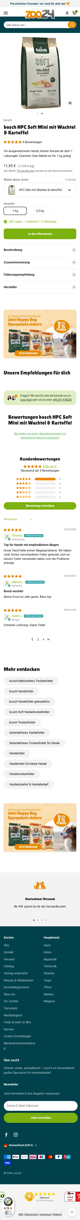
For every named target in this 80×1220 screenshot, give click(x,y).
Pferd (47, 987)
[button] (13, 142)
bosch (8, 120)
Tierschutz (10, 1008)
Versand (9, 959)
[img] (13, 530)
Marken (48, 994)
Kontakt (9, 952)
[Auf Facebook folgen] (6, 1134)
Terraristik (50, 966)
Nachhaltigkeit (13, 1015)
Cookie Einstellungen (17, 1036)
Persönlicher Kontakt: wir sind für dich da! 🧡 (40, 3)
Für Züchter (11, 1001)
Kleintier (49, 973)
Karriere (9, 1029)
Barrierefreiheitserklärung (19, 1046)
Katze (47, 952)
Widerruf (57, 1214)
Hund (47, 945)
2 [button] (38, 639)
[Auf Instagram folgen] (15, 1134)
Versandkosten (26, 170)
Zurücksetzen (56, 24)
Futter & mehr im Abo (17, 1022)
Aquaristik (50, 959)
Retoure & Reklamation (18, 980)
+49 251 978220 (62, 399)
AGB (20, 1214)
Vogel (47, 980)
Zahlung (9, 966)
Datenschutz (31, 1214)
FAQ (6, 945)
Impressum (45, 1214)
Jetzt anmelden (40, 1117)
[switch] (8, 1213)
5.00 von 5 (49, 466)
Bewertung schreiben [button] (40, 506)
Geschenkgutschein (16, 987)
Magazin (49, 1001)
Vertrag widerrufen (16, 973)
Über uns (9, 994)
